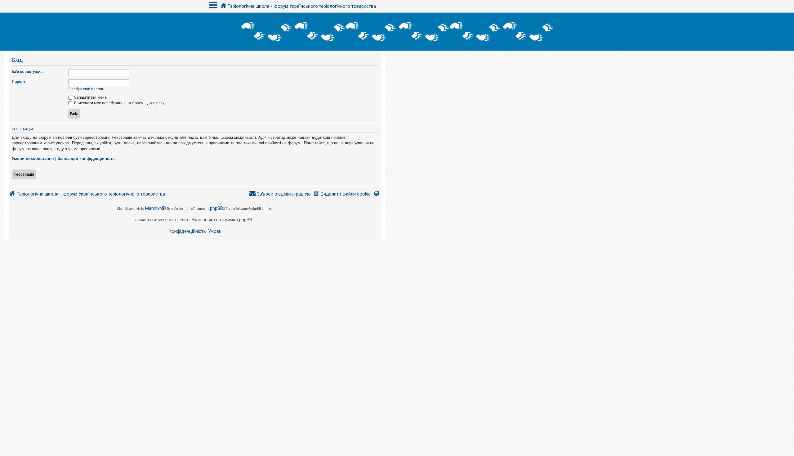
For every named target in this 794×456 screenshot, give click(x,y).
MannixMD (155, 208)
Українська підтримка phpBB (221, 220)
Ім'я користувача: (28, 72)
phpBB (216, 208)
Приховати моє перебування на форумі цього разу (118, 103)
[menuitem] (342, 194)
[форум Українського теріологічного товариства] (397, 32)
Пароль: (19, 81)
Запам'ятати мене (90, 97)
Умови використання (33, 158)
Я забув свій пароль (86, 89)
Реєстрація (24, 174)
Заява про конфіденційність (86, 158)
